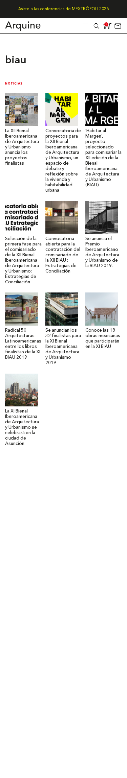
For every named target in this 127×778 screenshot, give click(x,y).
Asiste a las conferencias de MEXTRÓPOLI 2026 (63, 9)
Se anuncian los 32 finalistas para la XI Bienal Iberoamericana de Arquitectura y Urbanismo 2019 (63, 346)
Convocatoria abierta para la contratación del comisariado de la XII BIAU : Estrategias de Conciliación (62, 255)
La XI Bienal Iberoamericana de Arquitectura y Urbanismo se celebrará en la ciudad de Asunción (22, 427)
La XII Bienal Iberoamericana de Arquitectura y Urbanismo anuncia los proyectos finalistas (22, 147)
